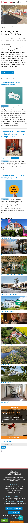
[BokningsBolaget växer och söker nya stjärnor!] (14, 188)
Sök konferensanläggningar (8, 518)
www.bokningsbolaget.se (14, 492)
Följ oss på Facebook (14, 512)
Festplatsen (23, 503)
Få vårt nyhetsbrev (6, 441)
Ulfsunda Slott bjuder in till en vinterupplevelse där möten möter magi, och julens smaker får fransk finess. (13, 417)
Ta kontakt (4, 520)
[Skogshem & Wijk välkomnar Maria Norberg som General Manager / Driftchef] (14, 147)
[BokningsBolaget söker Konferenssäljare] (14, 95)
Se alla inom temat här (7, 72)
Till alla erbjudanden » (14, 437)
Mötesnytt (3, 26)
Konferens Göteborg (15, 519)
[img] (14, 422)
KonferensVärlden (15, 503)
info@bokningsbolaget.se (15, 490)
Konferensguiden (6, 503)
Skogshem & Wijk (6, 158)
